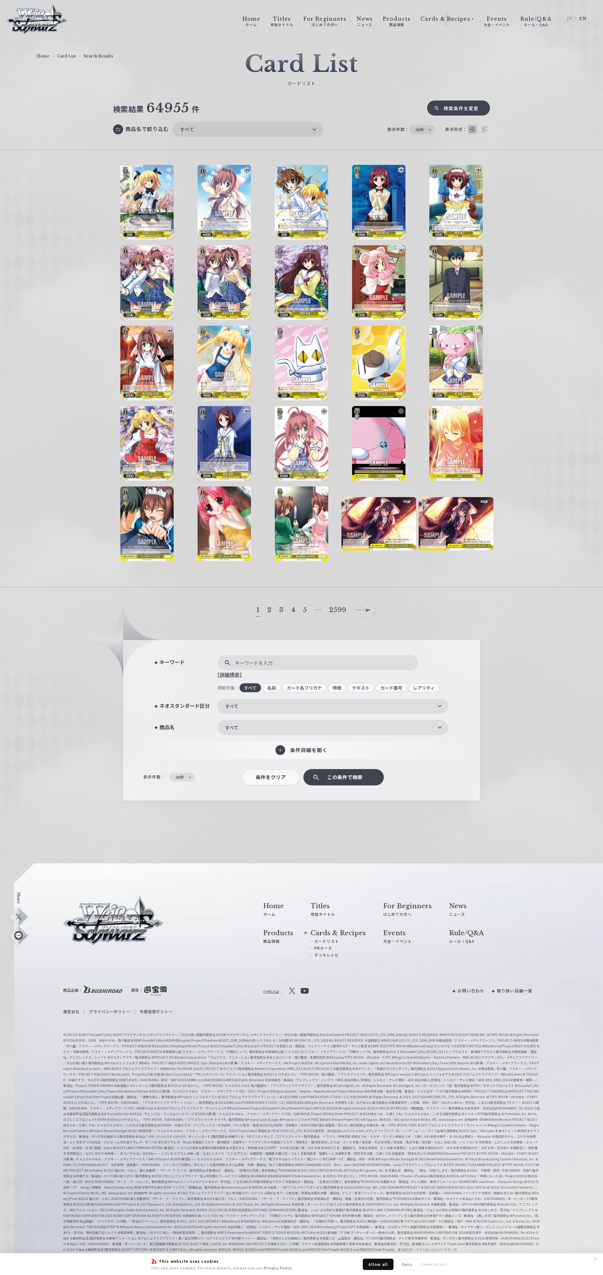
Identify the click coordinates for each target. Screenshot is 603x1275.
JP (569, 18)
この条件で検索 (344, 777)
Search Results (98, 56)
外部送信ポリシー (156, 1011)
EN (583, 18)
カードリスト (326, 941)
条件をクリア (271, 777)
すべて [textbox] (187, 129)
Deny (407, 1264)
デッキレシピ (326, 955)
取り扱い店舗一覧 (514, 991)
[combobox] (247, 129)
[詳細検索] (229, 674)
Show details (434, 1264)
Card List (66, 56)
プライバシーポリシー (109, 1011)
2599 (337, 610)
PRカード (323, 948)
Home (43, 56)
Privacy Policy (278, 1267)
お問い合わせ (471, 991)
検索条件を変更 (461, 108)
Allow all (378, 1264)
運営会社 (71, 1011)
